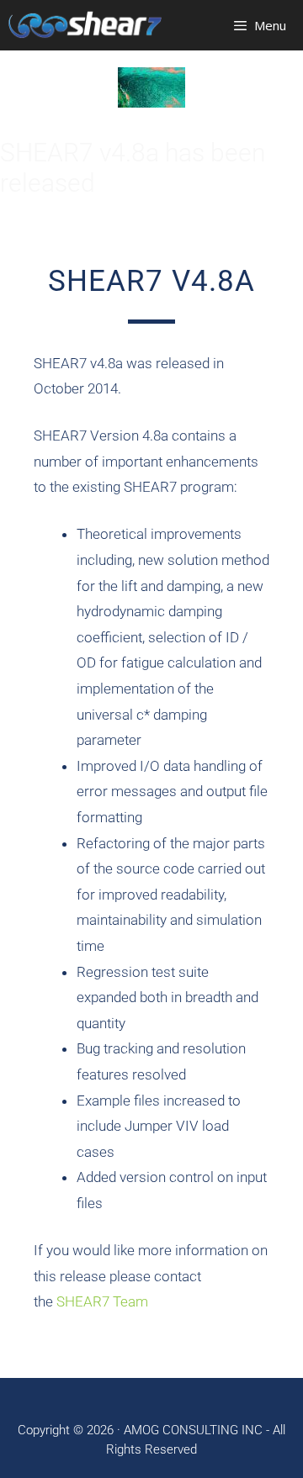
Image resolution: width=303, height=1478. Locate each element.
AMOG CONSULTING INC (193, 1430)
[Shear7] (85, 25)
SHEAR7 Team (102, 1301)
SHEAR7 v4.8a (151, 281)
